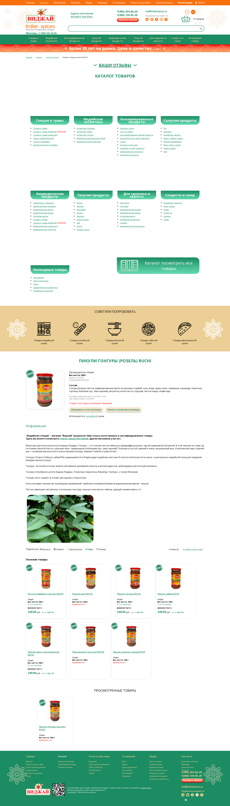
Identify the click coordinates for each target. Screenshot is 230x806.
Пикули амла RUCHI (82, 593)
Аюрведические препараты (132, 226)
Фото (124, 761)
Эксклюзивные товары (67, 764)
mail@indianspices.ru (156, 11)
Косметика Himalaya (86, 128)
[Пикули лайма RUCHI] (175, 578)
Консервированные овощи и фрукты (136, 135)
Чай (165, 151)
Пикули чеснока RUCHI (129, 593)
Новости (29, 761)
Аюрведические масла (43, 209)
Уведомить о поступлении (86, 409)
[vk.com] (147, 19)
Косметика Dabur (84, 131)
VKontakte (185, 764)
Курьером (93, 761)
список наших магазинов (74, 438)
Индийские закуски (171, 135)
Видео (124, 764)
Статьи (28, 776)
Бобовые (167, 131)
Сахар (166, 219)
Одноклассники (187, 767)
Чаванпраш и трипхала (43, 203)
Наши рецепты (32, 770)
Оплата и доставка (140, 2)
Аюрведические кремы (43, 213)
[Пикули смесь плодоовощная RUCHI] (46, 636)
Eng (193, 12)
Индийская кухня (156, 767)
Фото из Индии (155, 761)
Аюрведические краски (130, 209)
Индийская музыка (157, 773)
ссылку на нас (145, 788)
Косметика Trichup (85, 135)
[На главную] (41, 22)
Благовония (38, 277)
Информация (36, 426)
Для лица (124, 206)
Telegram (185, 770)
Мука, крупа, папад (172, 145)
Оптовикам (59, 2)
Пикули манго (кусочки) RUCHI (88, 652)
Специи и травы (40, 128)
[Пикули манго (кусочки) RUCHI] (90, 636)
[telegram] (151, 19)
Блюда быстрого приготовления (135, 138)
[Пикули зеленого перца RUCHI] (131, 636)
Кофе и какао (169, 148)
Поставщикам (127, 773)
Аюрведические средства (44, 229)
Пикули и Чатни (52, 57)
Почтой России (95, 770)
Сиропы (80, 206)
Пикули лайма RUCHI (168, 593)
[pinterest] (166, 19)
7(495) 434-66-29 (127, 11)
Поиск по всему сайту (34, 764)
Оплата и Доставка (99, 756)
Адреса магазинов (82, 13)
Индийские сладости (172, 203)
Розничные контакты (189, 761)
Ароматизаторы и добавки (45, 145)
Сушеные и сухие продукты (132, 148)
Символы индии (155, 764)
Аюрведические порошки (44, 206)
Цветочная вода (40, 281)
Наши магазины (164, 2)
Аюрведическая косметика (89, 141)
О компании (118, 2)
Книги (35, 284)
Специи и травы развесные (45, 135)
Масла (79, 203)
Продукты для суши (129, 145)
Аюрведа (102, 2)
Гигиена (123, 223)
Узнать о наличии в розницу (123, 409)
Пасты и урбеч (126, 131)
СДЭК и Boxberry (96, 767)
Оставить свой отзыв (192, 549)
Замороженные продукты (131, 151)
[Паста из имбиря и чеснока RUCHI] (46, 578)
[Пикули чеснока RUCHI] (135, 578)
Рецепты (75, 2)
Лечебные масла (40, 216)
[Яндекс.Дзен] (161, 19)
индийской (92, 416)
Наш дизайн (127, 770)
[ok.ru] (156, 19)
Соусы (123, 141)
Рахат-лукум (169, 206)
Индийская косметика (130, 219)
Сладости (167, 213)
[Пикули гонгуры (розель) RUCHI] (55, 711)
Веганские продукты (129, 155)
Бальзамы (81, 209)
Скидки (92, 773)
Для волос (125, 203)
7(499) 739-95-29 (127, 15)
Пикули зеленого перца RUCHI (129, 652)
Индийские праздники (158, 776)
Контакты (186, 756)
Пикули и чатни (127, 128)
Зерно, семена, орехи (173, 138)
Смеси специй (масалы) (43, 138)
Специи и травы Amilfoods (45, 131)
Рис (165, 128)
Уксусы (80, 213)
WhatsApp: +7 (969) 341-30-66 (41, 33)
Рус (187, 12)
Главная (30, 2)
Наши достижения (129, 767)
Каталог (44, 2)
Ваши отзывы (115, 65)
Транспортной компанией (99, 764)
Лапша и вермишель (172, 141)
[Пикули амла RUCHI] (90, 578)
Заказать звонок (127, 19)
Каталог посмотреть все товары (168, 265)
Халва (166, 209)
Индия (88, 2)
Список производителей (36, 767)
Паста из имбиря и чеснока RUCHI (45, 593)
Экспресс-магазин (82, 16)
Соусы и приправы (41, 141)
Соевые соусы (83, 229)
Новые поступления (66, 761)
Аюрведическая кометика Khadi (91, 138)
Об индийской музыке (158, 770)
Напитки (80, 216)
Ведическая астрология (159, 779)
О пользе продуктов (34, 773)
